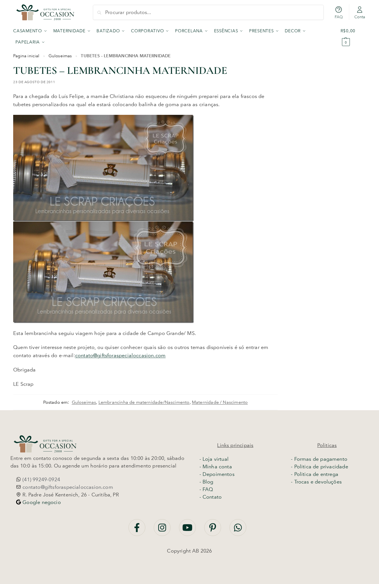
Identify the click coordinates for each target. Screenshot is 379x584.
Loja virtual (216, 459)
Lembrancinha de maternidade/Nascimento (144, 402)
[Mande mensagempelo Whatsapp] (238, 530)
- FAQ (206, 489)
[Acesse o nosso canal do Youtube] (188, 530)
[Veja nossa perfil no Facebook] (137, 530)
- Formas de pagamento (319, 459)
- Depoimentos (217, 474)
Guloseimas (60, 55)
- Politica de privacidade (319, 467)
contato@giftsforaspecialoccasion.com (120, 355)
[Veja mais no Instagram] (162, 530)
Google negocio (41, 502)
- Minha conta (215, 467)
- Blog (206, 482)
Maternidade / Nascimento (220, 402)
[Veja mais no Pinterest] (213, 530)
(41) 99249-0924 (40, 479)
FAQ (339, 17)
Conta (359, 17)
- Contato (210, 497)
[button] (353, 36)
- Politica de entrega (314, 474)
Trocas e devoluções (318, 482)
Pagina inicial (26, 55)
